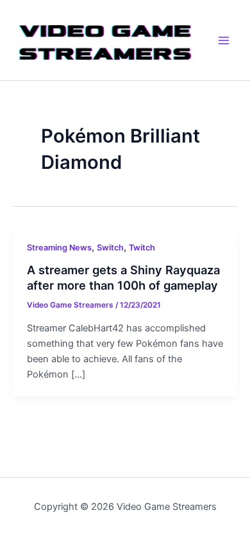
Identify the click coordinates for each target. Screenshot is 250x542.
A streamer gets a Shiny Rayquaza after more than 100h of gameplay (123, 277)
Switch (110, 247)
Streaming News (59, 247)
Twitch (142, 247)
